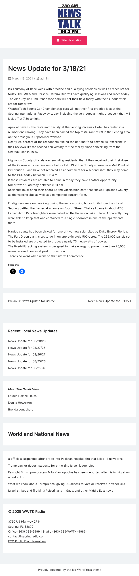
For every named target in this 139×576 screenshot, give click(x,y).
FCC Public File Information (27, 541)
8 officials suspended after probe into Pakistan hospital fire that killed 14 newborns (65, 458)
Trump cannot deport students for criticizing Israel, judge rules (51, 465)
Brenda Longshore (20, 409)
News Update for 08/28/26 (27, 341)
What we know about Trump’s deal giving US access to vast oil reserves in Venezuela (66, 484)
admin (44, 78)
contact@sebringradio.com (26, 536)
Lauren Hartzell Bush (22, 396)
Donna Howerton (20, 402)
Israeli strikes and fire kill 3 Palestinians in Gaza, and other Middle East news (60, 490)
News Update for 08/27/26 (26, 347)
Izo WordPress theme (86, 569)
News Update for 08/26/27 (26, 354)
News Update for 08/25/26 (27, 361)
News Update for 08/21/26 (26, 368)
